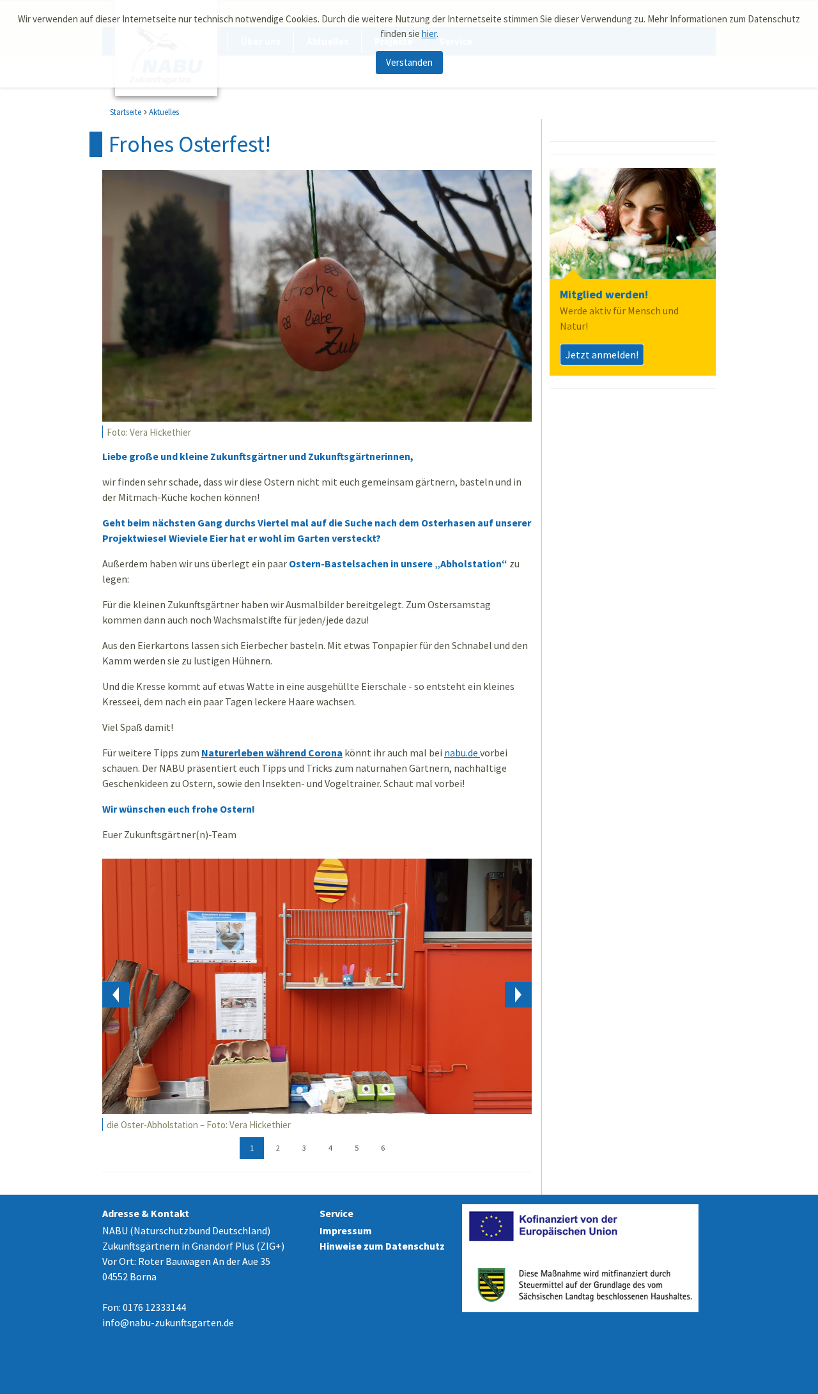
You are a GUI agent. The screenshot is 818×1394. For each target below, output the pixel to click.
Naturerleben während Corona (272, 752)
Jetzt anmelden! (602, 354)
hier (429, 33)
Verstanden (409, 62)
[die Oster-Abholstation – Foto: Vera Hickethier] (317, 986)
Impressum (346, 1230)
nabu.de (462, 752)
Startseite (125, 112)
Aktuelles (164, 112)
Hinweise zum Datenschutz (382, 1245)
